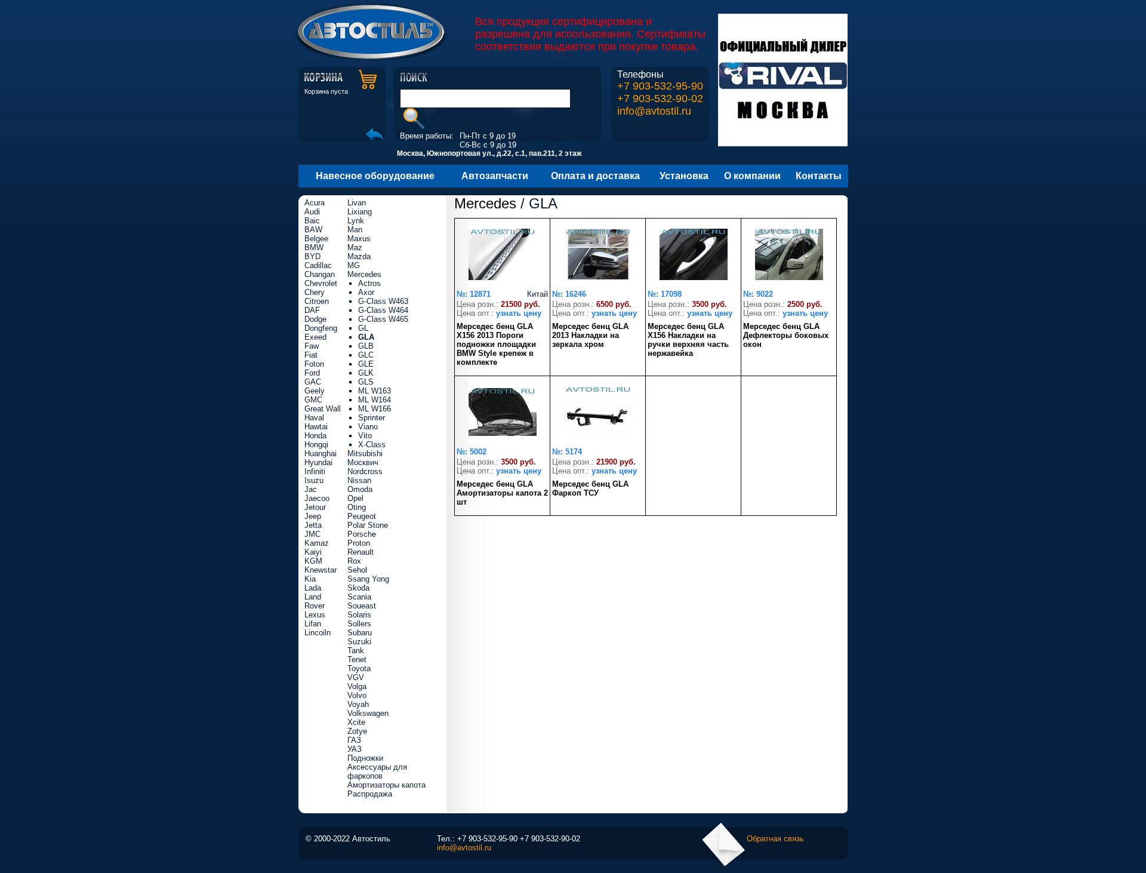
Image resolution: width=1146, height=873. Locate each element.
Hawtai (316, 426)
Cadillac (318, 265)
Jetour (315, 507)
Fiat (311, 355)
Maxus (359, 238)
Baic (312, 220)
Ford (312, 372)
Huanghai (320, 453)
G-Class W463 (383, 301)
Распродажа (369, 793)
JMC (312, 534)
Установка (684, 176)
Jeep (312, 516)
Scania (359, 596)
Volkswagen (368, 713)
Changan (319, 274)
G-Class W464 (383, 310)
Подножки (365, 758)
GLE (366, 363)
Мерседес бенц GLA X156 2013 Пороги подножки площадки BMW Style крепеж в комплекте (496, 344)
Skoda (358, 587)
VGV (355, 677)
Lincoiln (317, 632)
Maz (354, 247)
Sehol (357, 569)
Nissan (359, 480)
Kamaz (316, 543)
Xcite (356, 722)
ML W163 (374, 390)
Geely (314, 390)
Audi (312, 211)
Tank (355, 650)
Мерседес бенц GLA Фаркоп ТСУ (590, 488)
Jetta (313, 525)
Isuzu (314, 480)
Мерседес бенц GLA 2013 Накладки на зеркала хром (590, 335)
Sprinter (371, 417)
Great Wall (322, 408)
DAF (312, 310)
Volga (356, 686)
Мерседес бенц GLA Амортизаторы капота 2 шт (502, 492)
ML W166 (374, 408)
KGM (313, 561)
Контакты (819, 176)
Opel (355, 498)
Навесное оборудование (375, 176)
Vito (365, 435)
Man (354, 229)
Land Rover (314, 601)
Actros (369, 283)
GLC (366, 355)
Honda (315, 435)
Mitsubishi (365, 453)
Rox (354, 561)
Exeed (315, 337)
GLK (366, 372)
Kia (310, 578)
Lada (312, 587)
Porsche (361, 534)
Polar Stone (367, 525)
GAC (312, 381)
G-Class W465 (383, 319)
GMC (313, 399)
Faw (311, 346)
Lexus (314, 614)
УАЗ (354, 749)
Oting (356, 507)
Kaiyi (313, 552)
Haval (314, 417)
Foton (314, 363)
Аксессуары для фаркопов (377, 771)
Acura (314, 202)
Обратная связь (775, 838)
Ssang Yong (368, 578)
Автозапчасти (494, 176)
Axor (366, 292)
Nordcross (365, 471)
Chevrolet (320, 283)
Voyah (358, 704)
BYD (312, 256)
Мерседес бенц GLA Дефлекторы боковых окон (785, 335)
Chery (314, 292)
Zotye (357, 731)
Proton (358, 543)
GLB (366, 346)
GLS (366, 381)
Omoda (359, 489)
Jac (310, 489)
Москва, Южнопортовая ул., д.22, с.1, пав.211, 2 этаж (489, 153)
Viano (368, 426)
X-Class (372, 444)
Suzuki (359, 641)
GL (363, 328)
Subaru (359, 632)
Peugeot (361, 516)
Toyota (359, 668)
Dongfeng (320, 328)
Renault (360, 552)
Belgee (316, 238)
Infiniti (314, 471)
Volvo (356, 695)
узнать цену (518, 313)
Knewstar (320, 569)
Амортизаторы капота (386, 784)
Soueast (361, 605)
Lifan (312, 623)
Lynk (355, 220)
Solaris (359, 614)
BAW (313, 229)
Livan (356, 202)
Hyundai (318, 462)
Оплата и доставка (595, 176)
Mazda (359, 256)
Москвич (362, 462)
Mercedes (485, 203)
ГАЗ (354, 740)
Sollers (359, 623)
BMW (314, 247)
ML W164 (374, 399)
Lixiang (359, 211)
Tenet (356, 659)
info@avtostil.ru (654, 111)
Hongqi (316, 444)
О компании (752, 176)
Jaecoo (316, 498)
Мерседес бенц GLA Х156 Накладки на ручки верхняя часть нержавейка (688, 340)
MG (353, 265)
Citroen (316, 301)
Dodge (315, 319)
